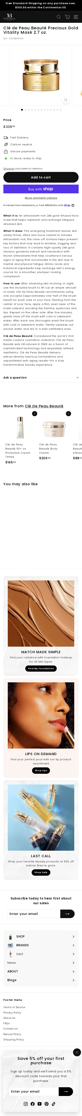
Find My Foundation (41, 668)
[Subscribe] (66, 1091)
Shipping (8, 168)
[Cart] (67, 17)
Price (7, 120)
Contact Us (10, 1028)
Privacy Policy (12, 1012)
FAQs (6, 1023)
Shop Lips (41, 770)
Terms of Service (14, 1007)
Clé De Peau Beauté (44, 406)
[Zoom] (66, 100)
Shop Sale (41, 872)
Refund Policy (12, 1034)
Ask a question (15, 378)
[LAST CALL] (41, 817)
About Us (9, 1018)
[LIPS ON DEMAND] (41, 715)
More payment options (41, 198)
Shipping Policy (13, 1039)
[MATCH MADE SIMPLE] (41, 613)
